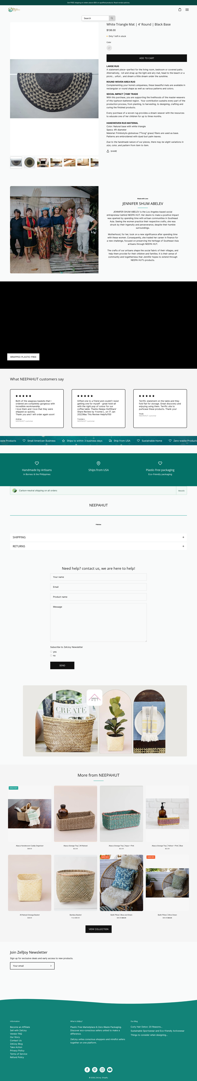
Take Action (16, 1047)
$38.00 (29, 918)
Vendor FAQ (16, 1033)
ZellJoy (98, 1078)
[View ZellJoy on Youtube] (109, 1069)
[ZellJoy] (14, 9)
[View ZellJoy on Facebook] (87, 1069)
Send (62, 665)
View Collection (98, 929)
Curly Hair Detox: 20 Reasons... (146, 1026)
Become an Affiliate (20, 1027)
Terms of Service (18, 1054)
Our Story (15, 1037)
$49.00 (29, 848)
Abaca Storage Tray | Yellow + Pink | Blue (167, 846)
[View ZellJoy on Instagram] (102, 1069)
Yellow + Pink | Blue (167, 853)
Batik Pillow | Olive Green (167, 915)
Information (15, 1021)
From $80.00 (76, 918)
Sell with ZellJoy (18, 1030)
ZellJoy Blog (16, 1043)
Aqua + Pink (121, 853)
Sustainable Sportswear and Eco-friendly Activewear (157, 1030)
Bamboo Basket (75, 915)
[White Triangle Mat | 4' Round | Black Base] (16, 163)
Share (114, 151)
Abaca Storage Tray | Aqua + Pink (121, 846)
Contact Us (16, 1040)
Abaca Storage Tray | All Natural (76, 846)
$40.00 (121, 918)
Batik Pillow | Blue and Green (121, 915)
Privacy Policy (17, 1050)
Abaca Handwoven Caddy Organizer (29, 846)
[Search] (112, 18)
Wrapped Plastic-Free (23, 357)
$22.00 (75, 848)
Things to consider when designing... (149, 1035)
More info (181, 490)
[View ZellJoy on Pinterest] (94, 1069)
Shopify (105, 1078)
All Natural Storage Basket (30, 915)
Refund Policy (17, 1057)
